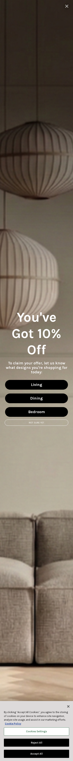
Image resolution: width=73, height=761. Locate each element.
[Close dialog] (67, 6)
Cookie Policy (13, 723)
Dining (36, 398)
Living (36, 384)
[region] (36, 731)
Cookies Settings (36, 731)
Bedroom (36, 412)
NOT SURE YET (36, 422)
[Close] (68, 706)
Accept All (36, 753)
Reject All (36, 742)
